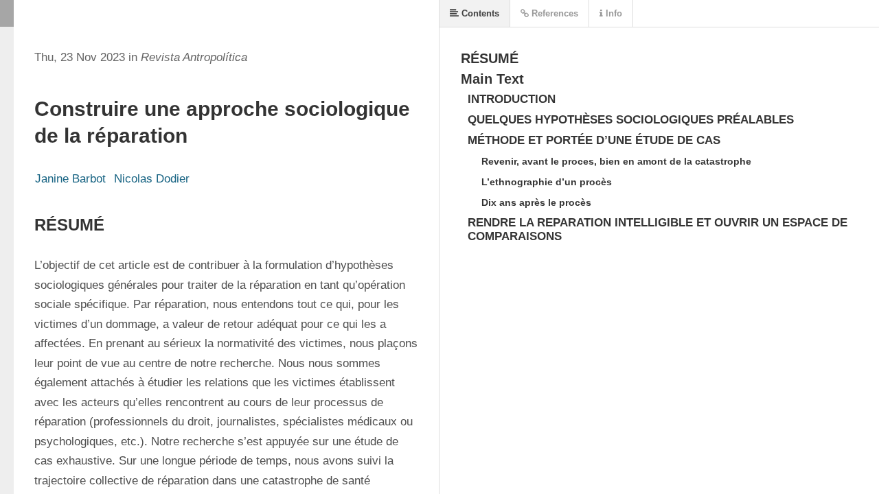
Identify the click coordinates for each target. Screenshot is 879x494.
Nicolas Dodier (152, 178)
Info (612, 13)
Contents (479, 13)
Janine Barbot (70, 178)
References (553, 13)
